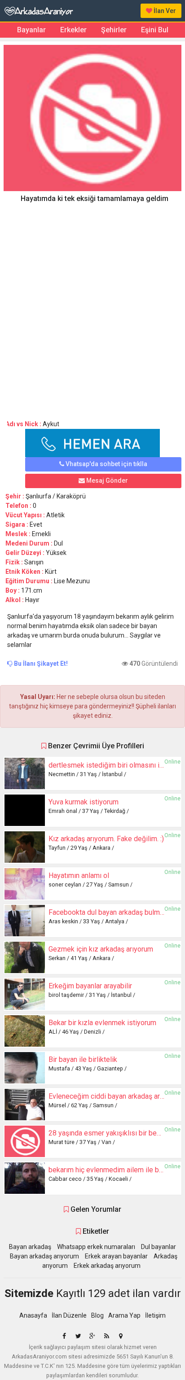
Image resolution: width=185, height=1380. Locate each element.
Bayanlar (31, 30)
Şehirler (114, 30)
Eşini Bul (154, 30)
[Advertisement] (92, 308)
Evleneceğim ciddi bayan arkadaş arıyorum (114, 1096)
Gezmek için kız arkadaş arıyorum (100, 949)
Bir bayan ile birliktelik (82, 1059)
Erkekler (73, 30)
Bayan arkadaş (30, 1246)
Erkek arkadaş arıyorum (107, 1265)
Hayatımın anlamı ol (78, 875)
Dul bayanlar (158, 1246)
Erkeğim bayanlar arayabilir (90, 986)
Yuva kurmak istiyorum (83, 802)
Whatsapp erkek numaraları (96, 1246)
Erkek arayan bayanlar (116, 1256)
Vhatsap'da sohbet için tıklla (105, 463)
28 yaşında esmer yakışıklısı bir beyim (108, 1133)
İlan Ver (164, 10)
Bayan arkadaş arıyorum (44, 1256)
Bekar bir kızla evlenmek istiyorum (102, 1022)
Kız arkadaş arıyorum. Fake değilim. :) (106, 838)
